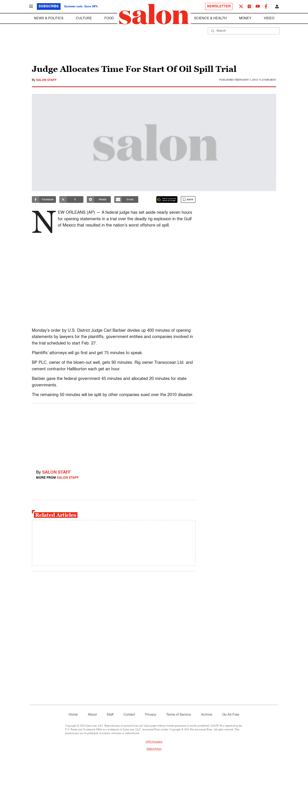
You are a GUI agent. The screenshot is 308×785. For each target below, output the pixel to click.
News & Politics (48, 18)
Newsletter (219, 6)
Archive (206, 714)
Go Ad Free (230, 714)
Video (269, 18)
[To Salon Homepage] (154, 14)
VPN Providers (154, 742)
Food (109, 18)
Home (73, 714)
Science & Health (210, 18)
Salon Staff (46, 80)
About (92, 714)
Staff (110, 714)
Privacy (150, 714)
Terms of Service (178, 714)
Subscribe (49, 6)
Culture (84, 18)
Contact (129, 714)
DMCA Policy (154, 749)
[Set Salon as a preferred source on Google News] (167, 199)
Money (245, 18)
